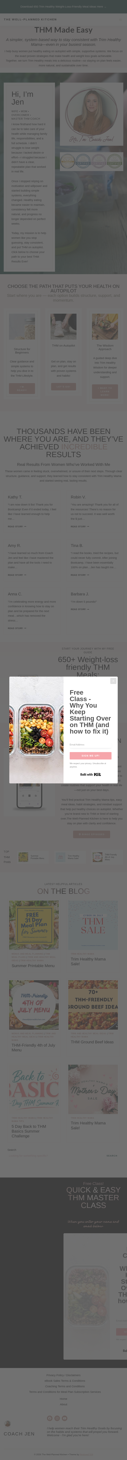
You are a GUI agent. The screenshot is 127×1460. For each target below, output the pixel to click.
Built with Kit (90, 774)
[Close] (113, 681)
